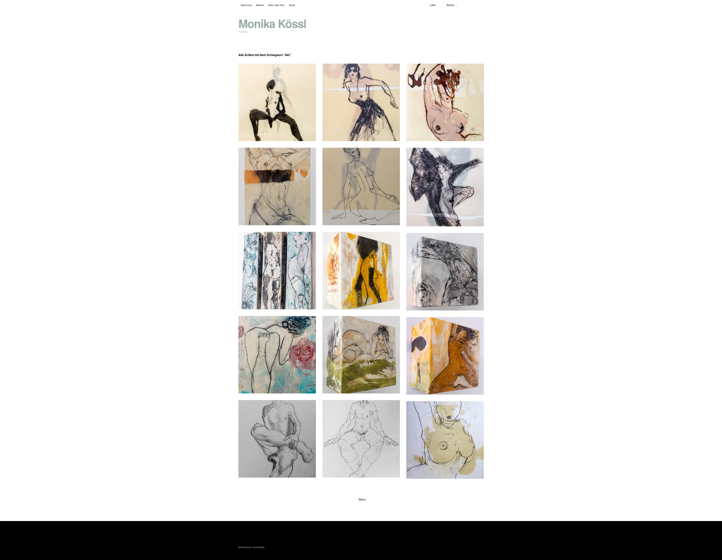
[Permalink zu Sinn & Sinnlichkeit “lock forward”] (361, 186)
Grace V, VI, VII (252, 237)
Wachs (264, 74)
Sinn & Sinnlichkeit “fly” (427, 153)
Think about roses (339, 322)
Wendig (415, 239)
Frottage (432, 327)
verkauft (263, 329)
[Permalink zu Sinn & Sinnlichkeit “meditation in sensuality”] (277, 102)
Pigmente (350, 74)
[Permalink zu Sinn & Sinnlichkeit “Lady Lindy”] (361, 102)
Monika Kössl (272, 23)
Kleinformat (266, 326)
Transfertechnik (377, 242)
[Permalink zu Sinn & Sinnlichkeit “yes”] (277, 186)
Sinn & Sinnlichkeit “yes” (260, 153)
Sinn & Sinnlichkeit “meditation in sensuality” (274, 69)
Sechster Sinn (420, 323)
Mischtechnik (253, 74)
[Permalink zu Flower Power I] (277, 354)
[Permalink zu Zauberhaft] (361, 270)
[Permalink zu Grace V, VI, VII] (277, 270)
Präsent (331, 406)
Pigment (292, 326)
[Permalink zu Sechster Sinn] (445, 356)
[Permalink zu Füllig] (445, 440)
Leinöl (417, 411)
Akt (243, 74)
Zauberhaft (334, 237)
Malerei (260, 5)
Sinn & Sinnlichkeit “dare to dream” (435, 69)
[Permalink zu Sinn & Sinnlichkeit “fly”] (445, 187)
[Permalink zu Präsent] (361, 439)
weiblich (273, 74)
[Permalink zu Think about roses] (361, 354)
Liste (433, 5)
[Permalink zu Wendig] (445, 271)
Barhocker (249, 406)
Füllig (414, 407)
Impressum (244, 547)
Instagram (258, 547)
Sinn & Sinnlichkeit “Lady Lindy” (349, 69)
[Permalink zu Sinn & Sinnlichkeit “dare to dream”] (445, 102)
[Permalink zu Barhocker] (277, 439)
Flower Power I (252, 322)
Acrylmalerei (248, 242)
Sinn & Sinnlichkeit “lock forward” (350, 153)
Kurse (292, 5)
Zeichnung (246, 5)
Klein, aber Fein (276, 5)
